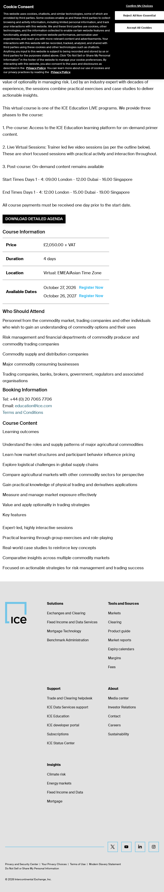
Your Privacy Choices (54, 864)
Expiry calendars (121, 649)
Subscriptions (58, 734)
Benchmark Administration (68, 640)
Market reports (119, 640)
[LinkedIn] (140, 847)
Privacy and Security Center (21, 864)
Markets (114, 613)
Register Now (91, 287)
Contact (114, 716)
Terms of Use (78, 864)
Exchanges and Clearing (66, 613)
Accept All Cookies (139, 27)
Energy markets (59, 783)
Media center (118, 698)
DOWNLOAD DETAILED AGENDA (34, 218)
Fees (112, 667)
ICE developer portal (63, 725)
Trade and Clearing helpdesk (69, 698)
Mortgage (54, 801)
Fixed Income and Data (65, 792)
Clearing (115, 622)
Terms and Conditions (23, 412)
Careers (114, 725)
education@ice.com (33, 405)
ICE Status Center (61, 743)
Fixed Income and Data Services (72, 622)
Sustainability (118, 734)
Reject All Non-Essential (139, 15)
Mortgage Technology (64, 631)
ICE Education (58, 716)
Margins (114, 658)
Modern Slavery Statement (105, 864)
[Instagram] (154, 847)
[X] (113, 847)
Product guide (119, 631)
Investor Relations (122, 707)
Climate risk (56, 774)
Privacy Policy (36, 68)
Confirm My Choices (139, 6)
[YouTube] (126, 847)
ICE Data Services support (67, 707)
